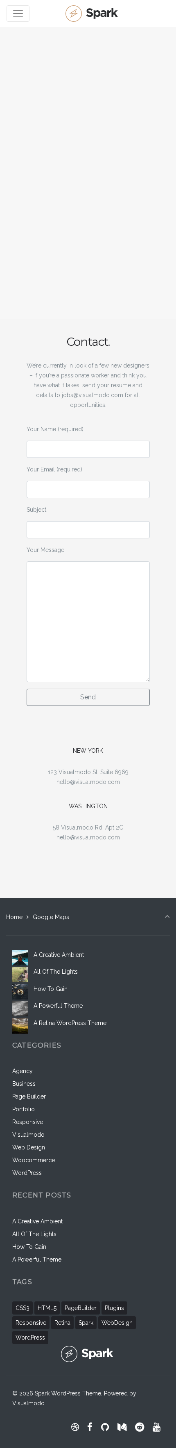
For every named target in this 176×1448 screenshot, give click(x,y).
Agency (22, 1071)
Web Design (28, 1147)
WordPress (27, 1173)
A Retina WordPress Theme (70, 1023)
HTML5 (47, 1308)
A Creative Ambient (59, 955)
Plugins (114, 1308)
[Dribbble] (75, 1427)
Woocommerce (33, 1160)
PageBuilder (81, 1308)
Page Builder (29, 1096)
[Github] (105, 1427)
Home (14, 917)
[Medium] (122, 1427)
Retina (62, 1322)
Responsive (27, 1122)
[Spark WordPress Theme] (92, 13)
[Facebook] (90, 1427)
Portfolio (23, 1109)
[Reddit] (139, 1427)
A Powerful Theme (58, 1005)
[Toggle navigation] (18, 13)
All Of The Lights (56, 971)
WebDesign (117, 1322)
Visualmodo (28, 1134)
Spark (86, 1322)
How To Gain (51, 989)
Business (24, 1083)
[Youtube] (156, 1427)
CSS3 (22, 1308)
